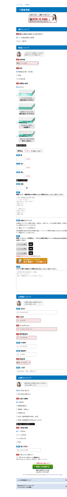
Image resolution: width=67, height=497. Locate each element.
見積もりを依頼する (42, 467)
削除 (30, 244)
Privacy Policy (48, 474)
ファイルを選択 (21, 244)
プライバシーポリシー (25, 459)
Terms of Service (56, 474)
